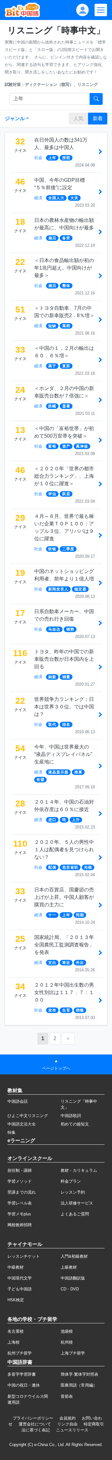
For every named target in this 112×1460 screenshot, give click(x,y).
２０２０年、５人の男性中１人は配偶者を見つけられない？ (64, 849)
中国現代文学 (19, 1278)
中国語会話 (17, 1101)
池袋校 (67, 1331)
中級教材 (15, 1267)
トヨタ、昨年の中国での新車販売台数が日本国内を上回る (64, 659)
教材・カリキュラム (79, 1170)
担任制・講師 (19, 1170)
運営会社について (35, 1424)
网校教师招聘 (19, 1225)
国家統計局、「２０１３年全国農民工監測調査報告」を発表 (64, 945)
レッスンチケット (23, 1256)
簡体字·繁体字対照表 (79, 1374)
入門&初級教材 (74, 1256)
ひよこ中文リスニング (27, 1115)
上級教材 (69, 1267)
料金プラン (71, 1181)
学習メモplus (19, 1214)
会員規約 (67, 1418)
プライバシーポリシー (33, 1418)
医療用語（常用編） (79, 1385)
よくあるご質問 (75, 1214)
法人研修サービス (77, 1203)
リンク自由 (67, 1424)
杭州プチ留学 (19, 1353)
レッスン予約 (73, 1192)
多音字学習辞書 (21, 1374)
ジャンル (15, 118)
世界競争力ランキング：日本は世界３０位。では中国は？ (64, 707)
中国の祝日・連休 (23, 1385)
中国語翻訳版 (73, 1278)
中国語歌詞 (71, 1115)
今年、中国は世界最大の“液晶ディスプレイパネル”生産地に (63, 754)
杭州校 (67, 1342)
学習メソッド (19, 1181)
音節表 (67, 1396)
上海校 (13, 1342)
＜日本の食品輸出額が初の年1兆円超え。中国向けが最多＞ (64, 268)
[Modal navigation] (101, 10)
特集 (11, 1132)
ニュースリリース (72, 1430)
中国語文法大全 (21, 1124)
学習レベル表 (19, 1203)
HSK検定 (15, 1300)
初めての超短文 (75, 1124)
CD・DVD (70, 1289)
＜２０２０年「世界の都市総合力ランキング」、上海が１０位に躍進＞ (64, 476)
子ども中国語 (19, 1289)
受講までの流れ (21, 1192)
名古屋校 (15, 1331)
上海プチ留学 (73, 1353)
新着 (98, 118)
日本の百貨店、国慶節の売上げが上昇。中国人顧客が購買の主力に (64, 897)
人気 (78, 118)
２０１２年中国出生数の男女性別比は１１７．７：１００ (64, 992)
